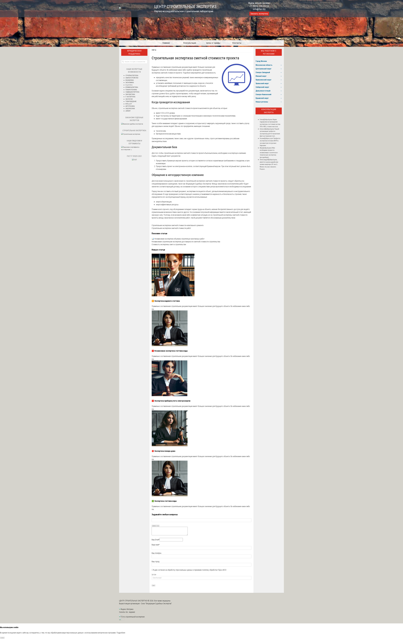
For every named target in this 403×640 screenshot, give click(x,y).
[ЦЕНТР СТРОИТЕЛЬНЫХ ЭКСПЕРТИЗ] (134, 9)
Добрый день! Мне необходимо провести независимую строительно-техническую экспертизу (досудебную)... (269, 152)
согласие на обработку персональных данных (175, 570)
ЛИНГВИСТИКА (130, 94)
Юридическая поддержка (134, 52)
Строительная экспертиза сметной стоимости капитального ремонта (177, 225)
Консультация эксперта (268, 111)
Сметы (154, 50)
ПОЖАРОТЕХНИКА (131, 90)
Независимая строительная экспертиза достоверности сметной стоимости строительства (186, 241)
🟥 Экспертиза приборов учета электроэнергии (171, 401)
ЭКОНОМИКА (129, 82)
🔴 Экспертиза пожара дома (163, 451)
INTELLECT (128, 104)
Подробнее (120, 633)
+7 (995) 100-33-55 (259, 6)
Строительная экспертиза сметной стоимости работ (171, 228)
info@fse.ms (259, 9)
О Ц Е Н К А (128, 85)
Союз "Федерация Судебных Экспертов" (156, 603)
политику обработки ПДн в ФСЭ (214, 570)
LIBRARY (128, 111)
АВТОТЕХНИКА (130, 106)
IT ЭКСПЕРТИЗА (130, 97)
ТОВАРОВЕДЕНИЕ (130, 101)
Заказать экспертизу (259, 13)
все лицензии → (126, 149)
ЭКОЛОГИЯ (129, 99)
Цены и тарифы (213, 43)
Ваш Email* (155, 540)
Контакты (236, 43)
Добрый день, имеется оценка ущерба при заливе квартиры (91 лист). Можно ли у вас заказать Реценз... (269, 164)
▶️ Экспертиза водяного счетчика (166, 301)
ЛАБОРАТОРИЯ (130, 109)
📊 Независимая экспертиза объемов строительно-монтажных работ (178, 239)
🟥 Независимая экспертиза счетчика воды (170, 351)
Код (158, 525)
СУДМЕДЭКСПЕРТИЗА (132, 92)
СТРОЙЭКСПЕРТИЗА (131, 75)
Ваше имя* (156, 545)
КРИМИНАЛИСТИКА (131, 87)
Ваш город (155, 561)
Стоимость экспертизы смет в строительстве (169, 244)
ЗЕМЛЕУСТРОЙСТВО (131, 78)
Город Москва (261, 61)
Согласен (2, 637)
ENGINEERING (129, 80)
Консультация (189, 43)
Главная (166, 43)
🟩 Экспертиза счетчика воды (164, 501)
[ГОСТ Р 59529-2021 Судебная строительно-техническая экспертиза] (134, 160)
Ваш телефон (156, 553)
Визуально (154, 525)
